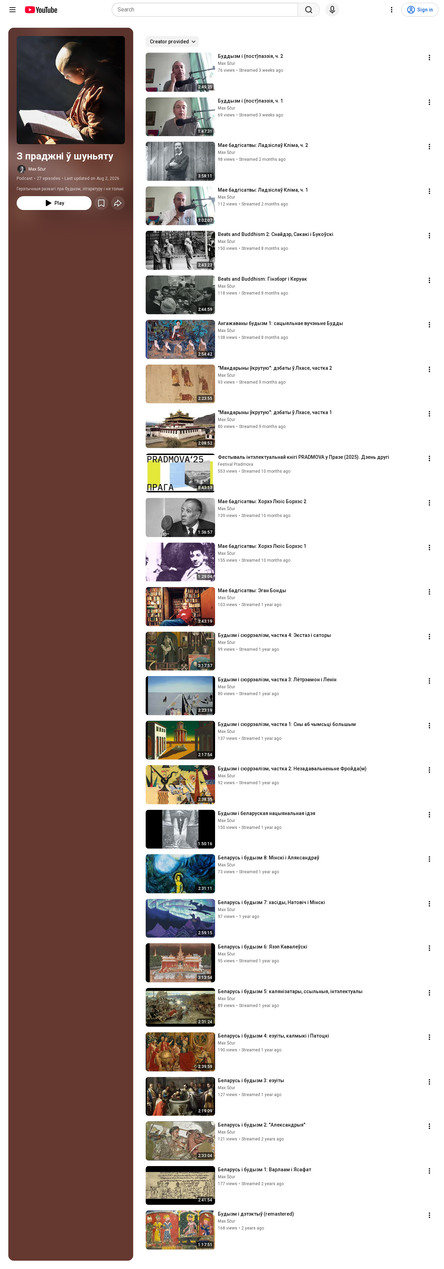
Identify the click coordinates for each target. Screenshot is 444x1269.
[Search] (309, 10)
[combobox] (207, 10)
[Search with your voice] (332, 10)
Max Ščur (37, 169)
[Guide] (12, 10)
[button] (71, 90)
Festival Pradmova (235, 464)
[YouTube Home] (40, 9)
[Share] (118, 203)
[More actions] (429, 57)
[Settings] (391, 10)
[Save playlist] (101, 203)
